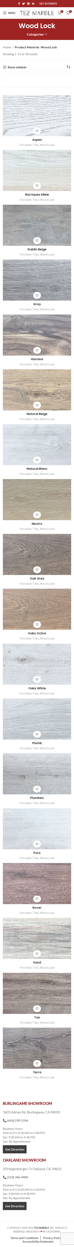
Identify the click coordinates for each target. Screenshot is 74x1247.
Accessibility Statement (38, 1241)
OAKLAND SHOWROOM (24, 1160)
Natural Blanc (37, 469)
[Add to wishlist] (37, 131)
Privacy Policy (52, 1238)
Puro (37, 853)
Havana (37, 359)
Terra (37, 1072)
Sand (37, 962)
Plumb (37, 743)
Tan (37, 1017)
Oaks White (37, 688)
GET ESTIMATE (48, 3)
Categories (35, 34)
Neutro (37, 524)
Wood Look (47, 145)
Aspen (37, 140)
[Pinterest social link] (28, 3)
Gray (37, 304)
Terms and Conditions (24, 1238)
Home (7, 47)
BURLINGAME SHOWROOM (27, 1103)
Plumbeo (37, 798)
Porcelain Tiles (29, 145)
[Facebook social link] (19, 3)
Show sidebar (17, 67)
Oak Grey (37, 578)
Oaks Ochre (37, 633)
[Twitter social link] (23, 3)
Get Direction (14, 1149)
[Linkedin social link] (33, 3)
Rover (37, 907)
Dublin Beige (37, 249)
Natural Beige (37, 414)
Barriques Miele (37, 194)
